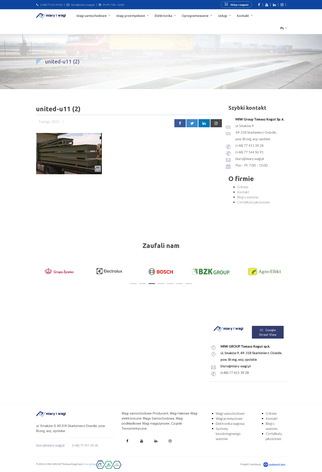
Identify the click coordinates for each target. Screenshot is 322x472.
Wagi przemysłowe (131, 16)
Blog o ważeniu (247, 197)
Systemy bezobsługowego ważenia (228, 434)
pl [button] (282, 28)
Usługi (223, 16)
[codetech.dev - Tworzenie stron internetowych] (275, 464)
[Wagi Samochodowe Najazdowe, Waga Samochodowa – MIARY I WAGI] (51, 15)
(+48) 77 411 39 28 (51, 4)
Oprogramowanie (195, 16)
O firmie (242, 187)
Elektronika (164, 16)
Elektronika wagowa (230, 423)
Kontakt (243, 16)
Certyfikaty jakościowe (253, 202)
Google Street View (267, 332)
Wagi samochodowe (91, 16)
